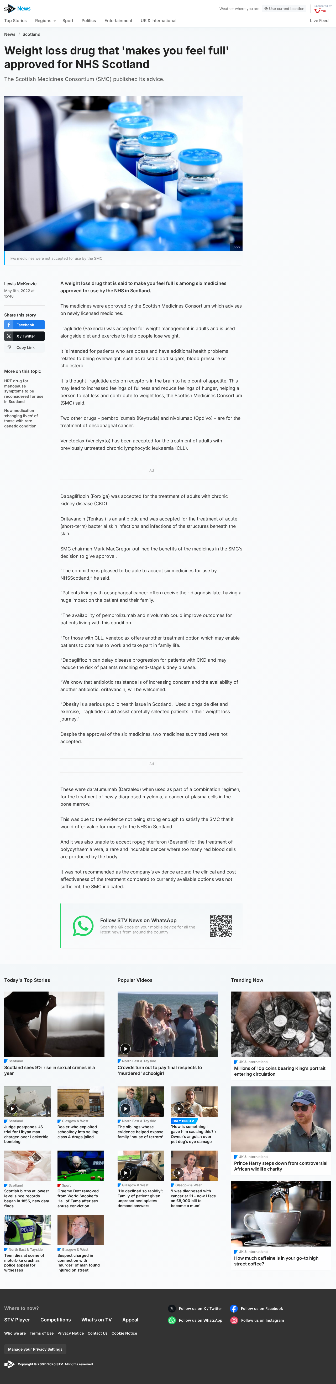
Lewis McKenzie (20, 283)
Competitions (55, 1319)
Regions (43, 20)
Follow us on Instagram (262, 1320)
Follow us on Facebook (262, 1308)
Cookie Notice (124, 1333)
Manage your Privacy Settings (35, 1349)
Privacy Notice (70, 1333)
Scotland (31, 34)
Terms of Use (42, 1333)
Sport (67, 20)
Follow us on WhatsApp (200, 1320)
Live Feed (319, 20)
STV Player (17, 1319)
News (9, 34)
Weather (226, 8)
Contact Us (98, 1333)
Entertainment (118, 20)
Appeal (130, 1319)
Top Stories (15, 20)
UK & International (158, 20)
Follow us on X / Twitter (200, 1308)
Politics (89, 20)
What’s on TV (96, 1319)
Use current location (286, 8)
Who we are (15, 1333)
